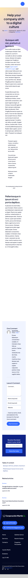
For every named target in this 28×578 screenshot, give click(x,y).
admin (6, 30)
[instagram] (2, 569)
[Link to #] (23, 4)
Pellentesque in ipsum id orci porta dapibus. (13, 470)
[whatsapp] (5, 569)
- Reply (17, 332)
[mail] (7, 569)
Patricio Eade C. (9, 567)
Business (18, 32)
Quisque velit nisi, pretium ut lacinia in (14, 465)
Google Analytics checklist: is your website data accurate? (12, 487)
